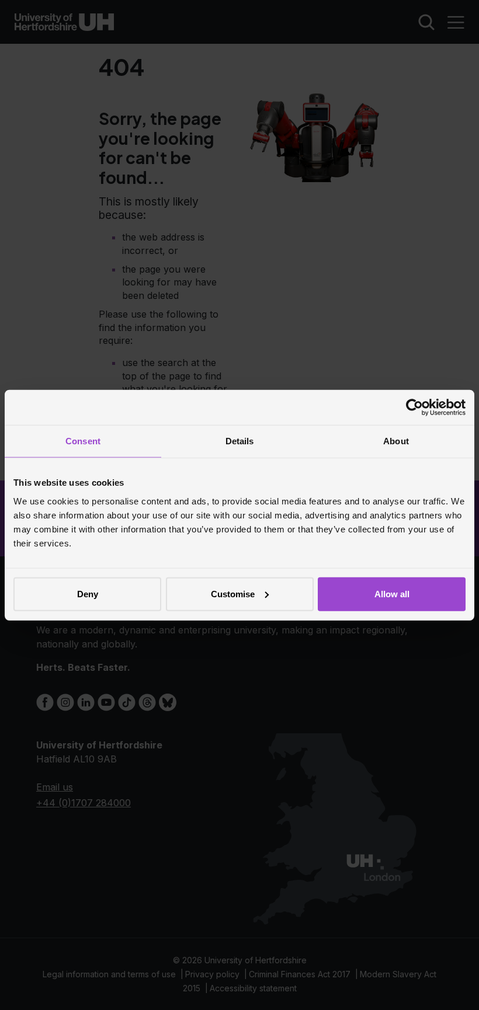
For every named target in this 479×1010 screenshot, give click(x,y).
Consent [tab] (82, 441)
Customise (233, 593)
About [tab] (396, 441)
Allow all (391, 593)
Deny (87, 593)
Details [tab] (239, 441)
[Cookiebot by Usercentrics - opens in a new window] (414, 407)
